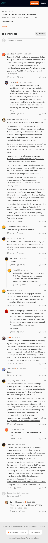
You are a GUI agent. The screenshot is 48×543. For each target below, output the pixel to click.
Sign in (43, 3)
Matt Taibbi (6, 17)
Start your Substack (18, 532)
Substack (12, 538)
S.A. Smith (11, 238)
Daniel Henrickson (17, 502)
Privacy (22, 526)
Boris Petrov (12, 119)
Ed (8, 337)
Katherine (11, 369)
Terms (28, 526)
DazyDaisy (11, 380)
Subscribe (34, 3)
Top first (42, 34)
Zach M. (13, 82)
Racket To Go (8, 11)
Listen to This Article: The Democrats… (20, 14)
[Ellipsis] (45, 54)
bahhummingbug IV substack (21, 310)
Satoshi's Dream (13, 54)
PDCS (12, 429)
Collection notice (38, 526)
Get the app (35, 532)
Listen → (5, 26)
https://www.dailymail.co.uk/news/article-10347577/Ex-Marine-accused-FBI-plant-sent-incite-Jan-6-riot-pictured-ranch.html (25, 159)
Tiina (9, 290)
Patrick (15, 270)
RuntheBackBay (13, 226)
